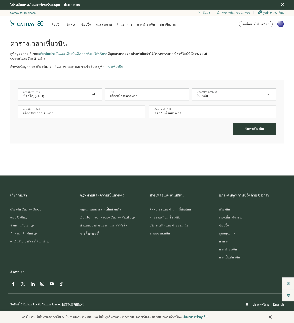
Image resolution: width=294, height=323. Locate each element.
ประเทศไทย (261, 304)
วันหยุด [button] (71, 24)
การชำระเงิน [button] (146, 24)
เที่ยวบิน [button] (55, 24)
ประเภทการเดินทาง (207, 92)
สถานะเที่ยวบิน (112, 66)
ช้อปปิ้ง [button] (86, 24)
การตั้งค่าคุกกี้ (89, 233)
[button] (270, 95)
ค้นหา (206, 12)
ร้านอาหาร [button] (124, 24)
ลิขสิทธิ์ (14, 304)
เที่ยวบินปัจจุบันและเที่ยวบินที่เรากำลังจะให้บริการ (73, 54)
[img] (282, 4)
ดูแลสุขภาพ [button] (104, 24)
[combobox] (56, 96)
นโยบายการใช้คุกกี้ (193, 317)
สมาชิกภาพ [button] (168, 24)
